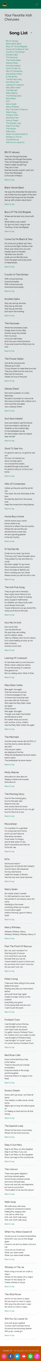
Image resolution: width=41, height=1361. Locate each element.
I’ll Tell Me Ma (11, 77)
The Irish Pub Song (14, 79)
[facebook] (10, 1356)
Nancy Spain (11, 104)
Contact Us (7, 1351)
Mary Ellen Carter (13, 88)
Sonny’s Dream (12, 120)
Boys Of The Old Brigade (16, 46)
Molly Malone (11, 93)
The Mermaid (11, 90)
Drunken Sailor (12, 55)
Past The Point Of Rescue (17, 109)
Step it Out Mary (13, 126)
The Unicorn (11, 129)
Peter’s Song (11, 112)
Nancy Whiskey (12, 107)
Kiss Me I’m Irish (12, 82)
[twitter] (17, 1356)
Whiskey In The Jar (14, 137)
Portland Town (12, 115)
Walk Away (10, 131)
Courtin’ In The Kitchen (15, 52)
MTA (8, 101)
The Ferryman (12, 57)
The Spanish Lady (13, 123)
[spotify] (30, 1356)
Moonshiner (11, 98)
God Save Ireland (13, 66)
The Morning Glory (14, 96)
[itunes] (37, 1356)
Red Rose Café (12, 118)
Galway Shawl (12, 63)
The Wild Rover (12, 140)
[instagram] (4, 1356)
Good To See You (13, 68)
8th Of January (12, 41)
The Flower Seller (13, 60)
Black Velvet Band (13, 44)
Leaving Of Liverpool (15, 85)
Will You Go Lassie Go (15, 142)
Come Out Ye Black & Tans (17, 49)
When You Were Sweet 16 (17, 134)
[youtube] (24, 1356)
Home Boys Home (14, 74)
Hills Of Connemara (14, 71)
